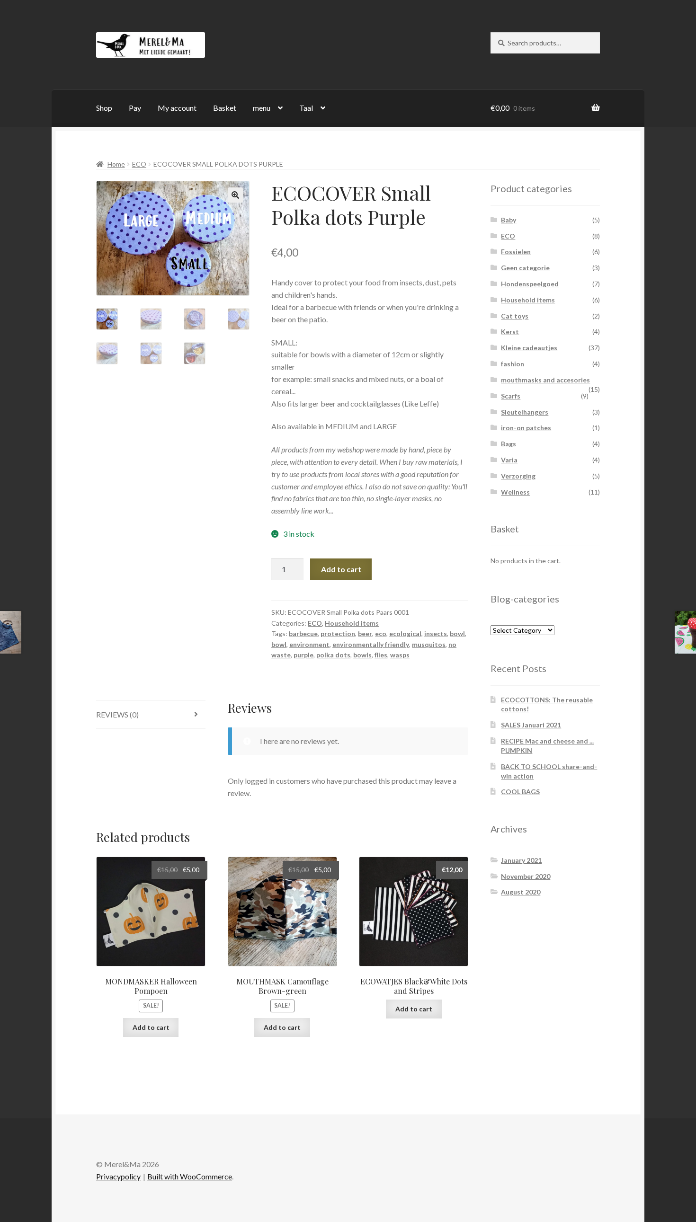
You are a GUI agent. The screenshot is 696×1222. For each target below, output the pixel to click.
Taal (306, 107)
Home (116, 164)
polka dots (333, 655)
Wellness (515, 492)
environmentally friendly (370, 644)
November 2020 (525, 876)
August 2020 (520, 892)
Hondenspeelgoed (530, 284)
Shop (104, 107)
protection (338, 633)
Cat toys (514, 316)
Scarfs (510, 396)
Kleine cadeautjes (529, 348)
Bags (508, 444)
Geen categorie (525, 268)
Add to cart (341, 569)
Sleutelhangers (524, 412)
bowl (457, 633)
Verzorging (518, 476)
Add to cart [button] (151, 1027)
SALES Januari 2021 (531, 725)
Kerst (510, 332)
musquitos (429, 644)
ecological (405, 633)
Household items (352, 623)
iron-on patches (526, 428)
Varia (509, 460)
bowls (362, 655)
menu (261, 107)
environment (309, 644)
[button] (235, 195)
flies (381, 655)
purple (303, 655)
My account (177, 107)
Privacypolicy (118, 1176)
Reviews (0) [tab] (117, 714)
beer (365, 633)
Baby (508, 220)
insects (435, 633)
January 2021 (521, 860)
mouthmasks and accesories (545, 380)
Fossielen (516, 252)
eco (380, 633)
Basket (224, 107)
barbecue (303, 633)
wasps (400, 655)
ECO (139, 164)
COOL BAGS (520, 792)
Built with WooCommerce (189, 1176)
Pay (135, 107)
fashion (512, 364)
